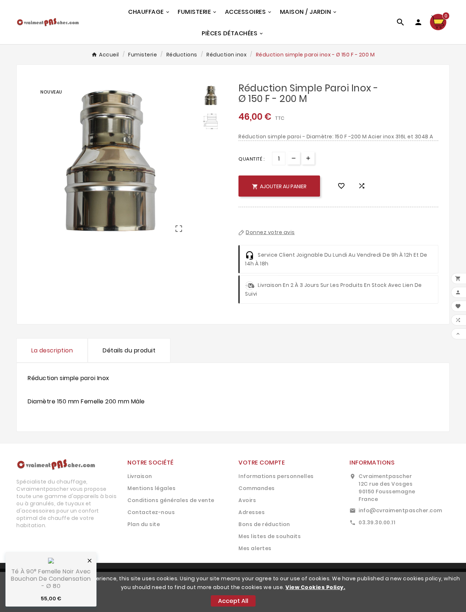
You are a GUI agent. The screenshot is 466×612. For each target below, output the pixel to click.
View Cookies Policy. (315, 587)
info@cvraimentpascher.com (400, 510)
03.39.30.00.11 (377, 522)
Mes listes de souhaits (269, 536)
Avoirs (247, 500)
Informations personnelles (276, 476)
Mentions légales (151, 488)
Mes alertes (255, 548)
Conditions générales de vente (170, 500)
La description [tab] (52, 350)
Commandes (256, 488)
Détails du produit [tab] (129, 350)
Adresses (251, 512)
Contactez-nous (151, 512)
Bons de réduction (264, 524)
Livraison (139, 476)
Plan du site (143, 524)
